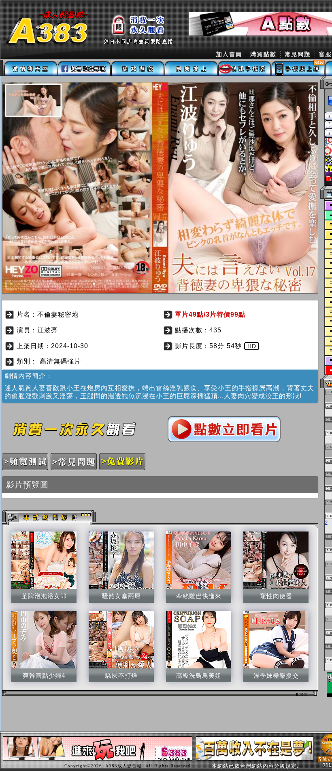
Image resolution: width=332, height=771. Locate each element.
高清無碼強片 (60, 361)
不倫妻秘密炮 (58, 314)
